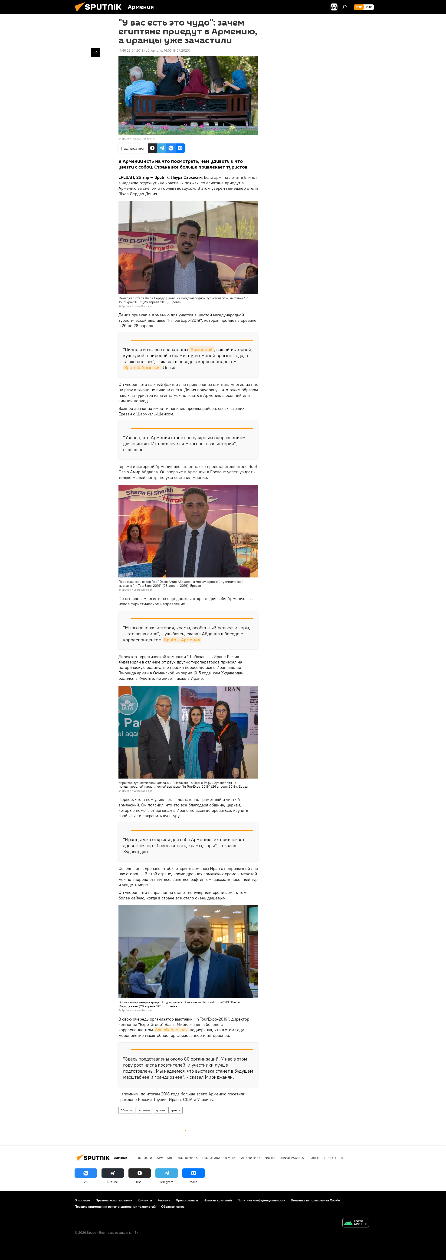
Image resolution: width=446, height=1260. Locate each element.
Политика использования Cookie (315, 1200)
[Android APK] (355, 1223)
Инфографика (291, 1158)
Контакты (145, 1200)
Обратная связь (172, 1206)
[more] (95, 52)
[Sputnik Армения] (100, 13)
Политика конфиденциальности (261, 1200)
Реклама (163, 1200)
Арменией (201, 349)
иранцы (175, 1110)
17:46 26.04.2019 (130, 50)
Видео (314, 1158)
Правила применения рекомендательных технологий (115, 1206)
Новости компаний (217, 1200)
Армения (144, 1110)
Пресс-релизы (187, 1200)
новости (144, 1158)
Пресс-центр (334, 1158)
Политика (211, 1158)
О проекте (82, 1200)
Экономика (187, 1158)
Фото (270, 1158)
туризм (160, 1110)
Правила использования (114, 1200)
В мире (230, 1158)
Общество (127, 1110)
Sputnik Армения (142, 367)
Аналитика (251, 1158)
